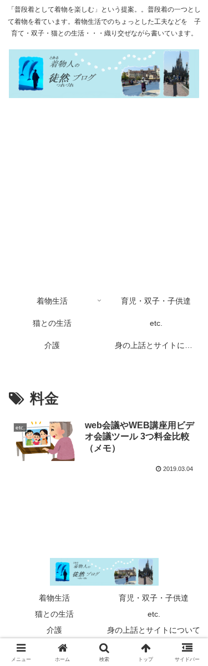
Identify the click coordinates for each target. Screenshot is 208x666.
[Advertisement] (104, 196)
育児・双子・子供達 (154, 597)
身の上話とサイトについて (153, 630)
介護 (54, 630)
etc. (154, 613)
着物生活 (54, 597)
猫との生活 (54, 613)
